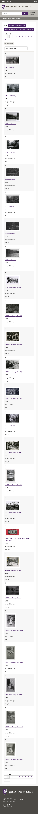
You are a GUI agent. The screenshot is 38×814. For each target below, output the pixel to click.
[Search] (25, 13)
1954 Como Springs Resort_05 (14, 759)
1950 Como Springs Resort (13, 570)
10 (5, 39)
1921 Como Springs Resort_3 (13, 344)
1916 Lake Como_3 (10, 233)
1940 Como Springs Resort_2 (13, 512)
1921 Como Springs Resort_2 (13, 316)
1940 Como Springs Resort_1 (13, 485)
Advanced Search (32, 13)
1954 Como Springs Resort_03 (14, 694)
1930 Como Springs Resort (13, 452)
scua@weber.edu (8, 805)
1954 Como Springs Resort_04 (14, 727)
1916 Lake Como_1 (10, 179)
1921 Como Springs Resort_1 (13, 287)
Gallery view (9, 43)
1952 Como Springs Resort (13, 598)
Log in (35, 1)
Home (3, 1)
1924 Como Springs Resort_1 (13, 372)
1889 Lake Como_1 (10, 67)
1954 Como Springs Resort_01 (14, 630)
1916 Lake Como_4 (10, 260)
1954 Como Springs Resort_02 (14, 662)
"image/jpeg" (10, 29)
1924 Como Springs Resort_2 (13, 398)
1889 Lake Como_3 (10, 124)
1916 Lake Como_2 (10, 206)
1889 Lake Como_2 (10, 95)
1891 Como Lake (10, 152)
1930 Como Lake (10, 425)
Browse (9, 1)
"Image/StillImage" (25, 29)
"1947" (16, 25)
